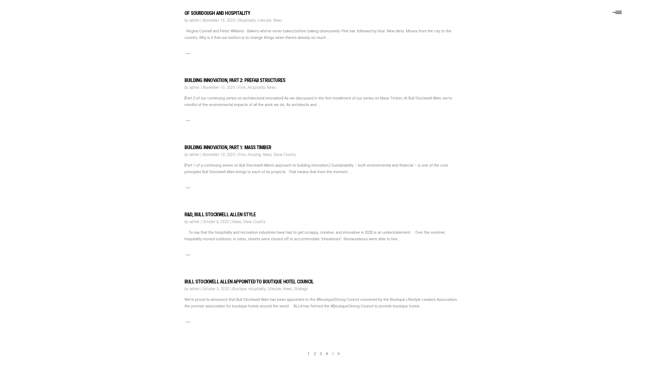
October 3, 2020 (216, 288)
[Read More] (187, 53)
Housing (254, 154)
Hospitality (256, 87)
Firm (242, 87)
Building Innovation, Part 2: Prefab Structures (234, 80)
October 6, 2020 (216, 221)
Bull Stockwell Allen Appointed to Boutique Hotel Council (249, 282)
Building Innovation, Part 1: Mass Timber (227, 147)
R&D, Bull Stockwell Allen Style (220, 214)
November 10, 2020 (219, 87)
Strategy (301, 288)
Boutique (239, 288)
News (271, 87)
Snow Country (285, 154)
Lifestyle (274, 288)
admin (194, 87)
